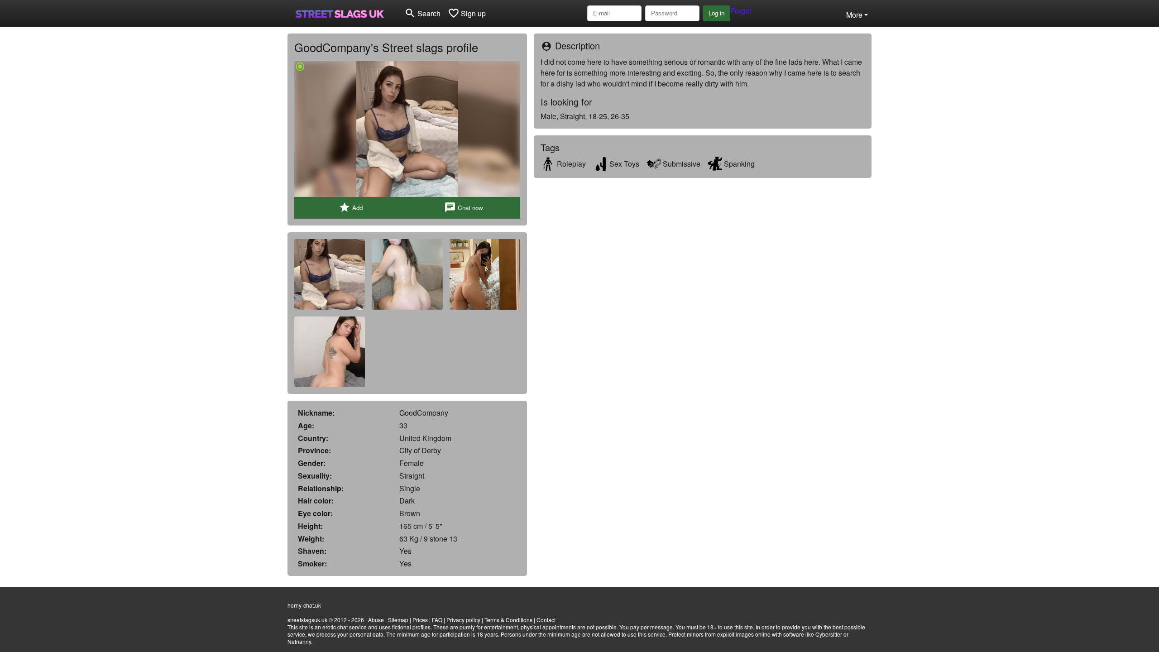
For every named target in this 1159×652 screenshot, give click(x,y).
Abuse (376, 619)
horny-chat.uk (304, 605)
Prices (420, 619)
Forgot (740, 10)
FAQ (437, 619)
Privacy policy (463, 619)
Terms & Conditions (508, 619)
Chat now (463, 207)
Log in (716, 13)
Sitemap (398, 619)
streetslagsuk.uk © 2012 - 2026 (325, 619)
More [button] (854, 15)
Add (351, 207)
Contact (546, 619)
